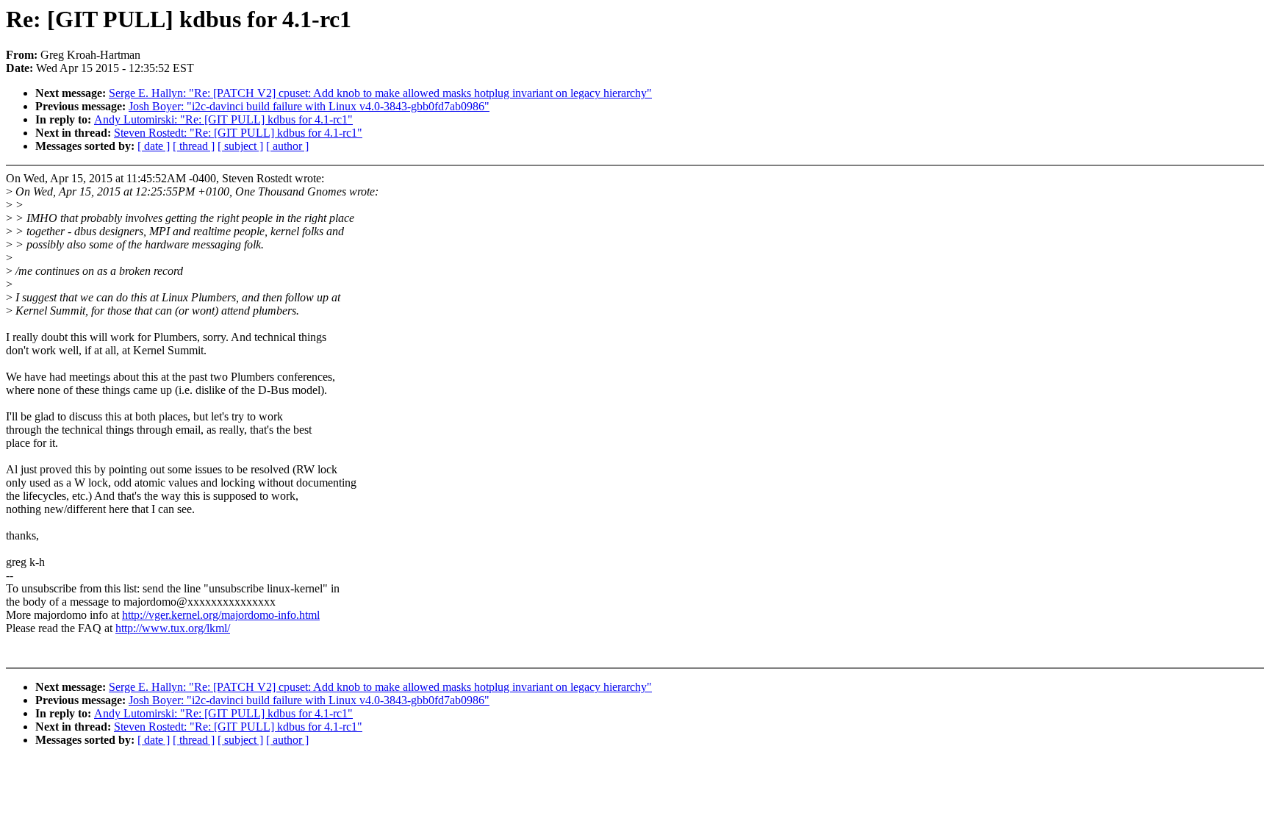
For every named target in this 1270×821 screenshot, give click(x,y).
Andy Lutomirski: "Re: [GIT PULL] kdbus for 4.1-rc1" (223, 119)
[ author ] (287, 146)
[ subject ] (240, 146)
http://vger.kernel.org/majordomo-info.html (221, 615)
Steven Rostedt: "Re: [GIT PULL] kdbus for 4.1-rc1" (238, 132)
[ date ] (153, 146)
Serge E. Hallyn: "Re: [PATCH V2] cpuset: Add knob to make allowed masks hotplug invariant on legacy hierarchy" (380, 93)
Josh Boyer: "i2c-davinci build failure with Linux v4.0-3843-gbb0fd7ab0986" (309, 106)
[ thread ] (194, 146)
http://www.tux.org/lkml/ (172, 628)
